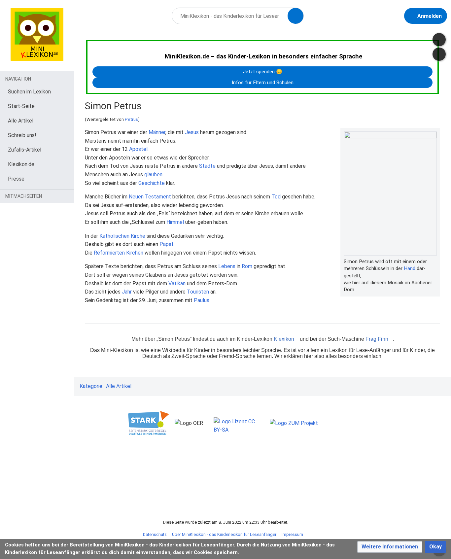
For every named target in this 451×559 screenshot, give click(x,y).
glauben (153, 174)
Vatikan (177, 283)
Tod (276, 196)
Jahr (127, 292)
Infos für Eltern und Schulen (263, 83)
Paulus (201, 300)
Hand (409, 268)
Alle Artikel (118, 386)
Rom (247, 266)
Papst (166, 244)
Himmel (175, 222)
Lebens (226, 266)
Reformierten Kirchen (118, 253)
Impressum (292, 534)
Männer (157, 132)
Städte (207, 166)
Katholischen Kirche (122, 236)
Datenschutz (155, 534)
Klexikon (284, 339)
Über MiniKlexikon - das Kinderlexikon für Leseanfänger (224, 534)
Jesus (192, 132)
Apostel (138, 149)
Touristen (198, 292)
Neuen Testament (150, 196)
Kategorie (91, 386)
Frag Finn (376, 339)
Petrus (131, 119)
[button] (389, 547)
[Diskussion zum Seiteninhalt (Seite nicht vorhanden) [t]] (439, 39)
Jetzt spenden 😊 (262, 72)
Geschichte (151, 183)
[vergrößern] (433, 261)
